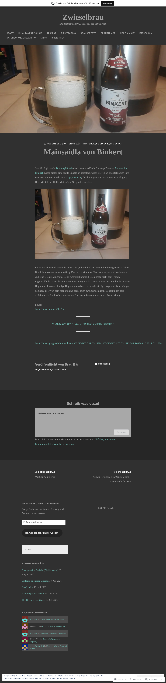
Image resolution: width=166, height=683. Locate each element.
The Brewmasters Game (33, 600)
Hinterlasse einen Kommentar (102, 143)
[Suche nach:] (45, 549)
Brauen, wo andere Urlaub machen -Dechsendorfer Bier (112, 477)
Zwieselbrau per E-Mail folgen (40, 503)
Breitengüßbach (64, 168)
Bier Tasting (68, 33)
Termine (51, 33)
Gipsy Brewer (74, 177)
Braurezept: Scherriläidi (33, 593)
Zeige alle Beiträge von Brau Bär (51, 369)
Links (43, 38)
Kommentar (121, 432)
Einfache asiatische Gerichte (35, 581)
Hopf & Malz (127, 33)
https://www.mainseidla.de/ (49, 309)
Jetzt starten (107, 3)
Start (10, 33)
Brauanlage (108, 33)
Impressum (146, 33)
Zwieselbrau (83, 17)
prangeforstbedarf (36, 646)
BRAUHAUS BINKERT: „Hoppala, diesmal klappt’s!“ (83, 323)
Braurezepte (88, 33)
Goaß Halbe (27, 587)
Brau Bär (74, 143)
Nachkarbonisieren (45, 474)
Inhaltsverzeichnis (30, 33)
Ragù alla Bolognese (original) (52, 633)
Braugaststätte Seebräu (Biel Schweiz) (40, 570)
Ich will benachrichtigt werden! (42, 532)
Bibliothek (57, 38)
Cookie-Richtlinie (69, 678)
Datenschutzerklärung (21, 38)
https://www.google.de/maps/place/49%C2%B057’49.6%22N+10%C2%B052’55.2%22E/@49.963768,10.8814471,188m (98, 343)
